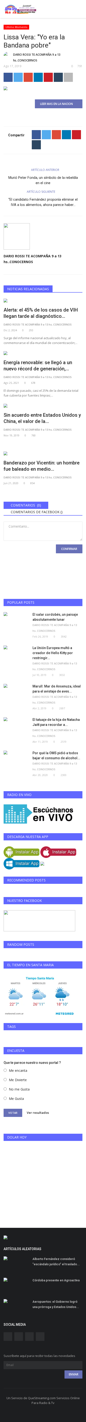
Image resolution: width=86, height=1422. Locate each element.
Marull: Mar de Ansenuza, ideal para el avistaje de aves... (56, 688)
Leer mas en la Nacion (57, 104)
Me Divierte (18, 1080)
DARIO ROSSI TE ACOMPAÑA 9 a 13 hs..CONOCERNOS (36, 57)
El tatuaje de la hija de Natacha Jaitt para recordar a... (56, 722)
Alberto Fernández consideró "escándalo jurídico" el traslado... (56, 1261)
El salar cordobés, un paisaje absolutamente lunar (55, 617)
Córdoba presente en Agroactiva (56, 1280)
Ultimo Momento (16, 27)
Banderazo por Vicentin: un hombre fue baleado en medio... (42, 466)
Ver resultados (38, 1112)
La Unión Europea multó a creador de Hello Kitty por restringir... (52, 653)
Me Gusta (16, 1098)
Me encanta (18, 1070)
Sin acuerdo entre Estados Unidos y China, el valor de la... (42, 418)
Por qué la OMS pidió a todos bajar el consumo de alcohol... (56, 755)
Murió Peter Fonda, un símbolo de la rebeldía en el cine (43, 180)
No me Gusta (19, 1089)
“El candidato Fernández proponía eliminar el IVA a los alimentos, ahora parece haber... (43, 202)
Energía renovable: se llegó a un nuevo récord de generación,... (38, 366)
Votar (12, 1113)
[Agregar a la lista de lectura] (68, 77)
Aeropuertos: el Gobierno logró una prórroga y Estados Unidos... (55, 1304)
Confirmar (69, 549)
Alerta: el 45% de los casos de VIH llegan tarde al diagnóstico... (41, 313)
